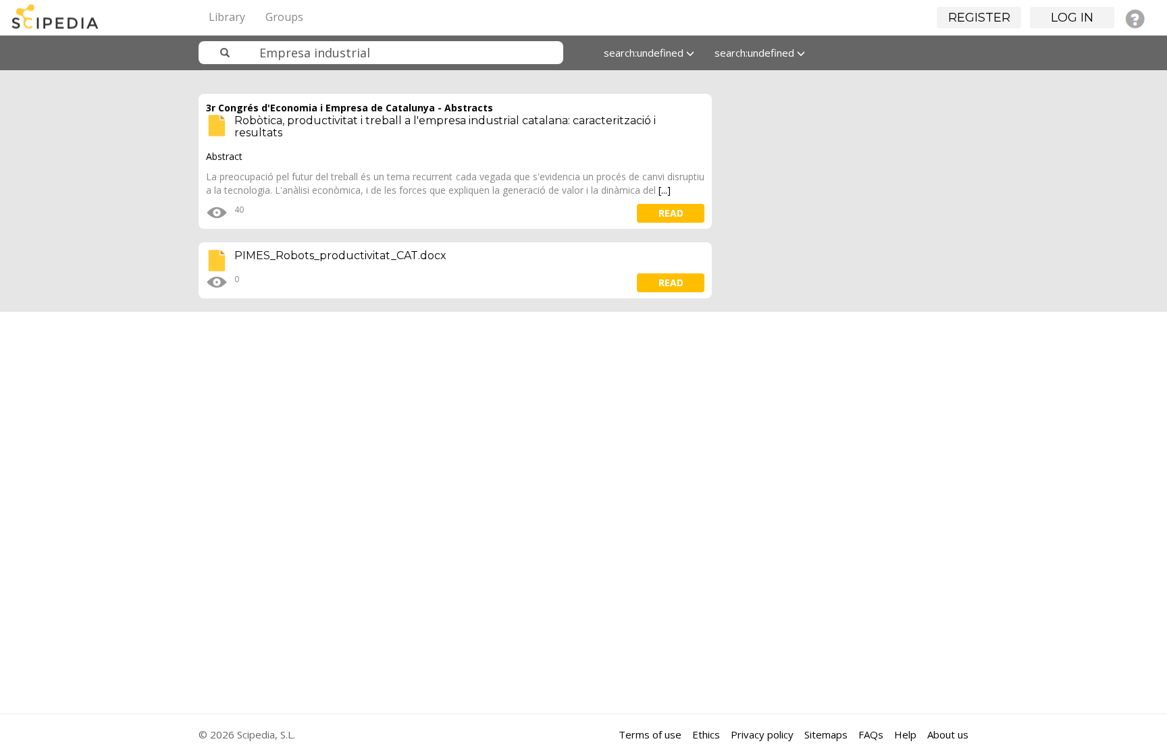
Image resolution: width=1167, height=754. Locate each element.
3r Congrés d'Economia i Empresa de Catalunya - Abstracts (349, 107)
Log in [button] (1072, 17)
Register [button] (979, 17)
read (670, 213)
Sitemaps (826, 734)
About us (947, 734)
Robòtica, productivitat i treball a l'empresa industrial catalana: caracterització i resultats (445, 126)
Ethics (706, 734)
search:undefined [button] (645, 52)
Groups (284, 16)
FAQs (870, 734)
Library (227, 16)
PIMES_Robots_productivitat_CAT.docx (340, 255)
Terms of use (650, 734)
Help (905, 734)
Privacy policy (762, 734)
